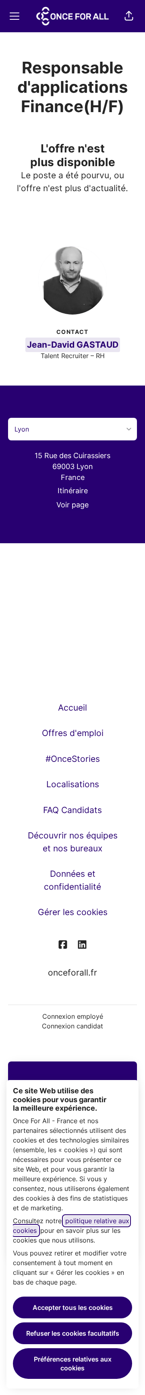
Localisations (72, 784)
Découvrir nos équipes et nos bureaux (73, 841)
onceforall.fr (72, 973)
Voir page (72, 504)
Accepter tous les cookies (73, 1307)
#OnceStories (73, 759)
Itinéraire (73, 490)
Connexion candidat (72, 1026)
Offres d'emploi (73, 733)
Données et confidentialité (72, 880)
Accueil (72, 708)
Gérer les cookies (73, 912)
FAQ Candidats (72, 810)
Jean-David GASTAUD (72, 345)
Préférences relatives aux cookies (73, 1363)
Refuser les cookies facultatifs (72, 1333)
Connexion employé (72, 1016)
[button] (129, 16)
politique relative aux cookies (71, 1225)
